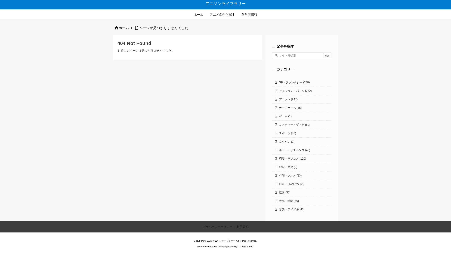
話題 (284, 192)
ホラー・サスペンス (294, 150)
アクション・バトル (295, 90)
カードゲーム (290, 107)
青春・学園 (289, 200)
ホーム (124, 28)
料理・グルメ (290, 175)
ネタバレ (286, 141)
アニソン (288, 99)
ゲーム (285, 116)
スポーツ (287, 133)
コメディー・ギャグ (294, 124)
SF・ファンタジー (294, 82)
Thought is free (245, 246)
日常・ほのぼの (291, 184)
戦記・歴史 (288, 167)
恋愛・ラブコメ (292, 158)
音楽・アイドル (291, 209)
